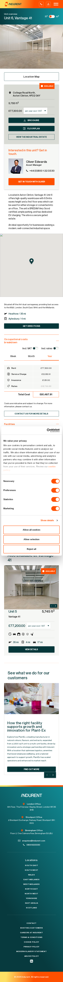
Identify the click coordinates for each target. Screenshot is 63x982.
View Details (31, 649)
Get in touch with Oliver (31, 181)
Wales (31, 875)
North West (31, 894)
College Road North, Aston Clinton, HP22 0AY (26, 94)
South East (31, 865)
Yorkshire (31, 898)
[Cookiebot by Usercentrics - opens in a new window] (47, 430)
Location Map (31, 76)
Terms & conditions (31, 937)
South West (31, 870)
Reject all (31, 549)
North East (31, 889)
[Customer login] (48, 4)
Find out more (31, 769)
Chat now (55, 979)
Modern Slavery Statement (31, 951)
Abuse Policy (31, 956)
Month (31, 356)
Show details (47, 520)
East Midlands (31, 879)
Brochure (33, 120)
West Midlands (31, 884)
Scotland (31, 908)
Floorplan (33, 128)
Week (13, 356)
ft (46, 16)
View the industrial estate (31, 137)
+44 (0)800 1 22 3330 (42, 170)
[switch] (55, 490)
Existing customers (31, 928)
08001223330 (33, 844)
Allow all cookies (31, 529)
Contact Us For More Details (31, 413)
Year (49, 356)
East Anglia (31, 903)
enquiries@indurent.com (33, 840)
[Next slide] (55, 606)
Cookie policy (31, 942)
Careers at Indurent (31, 933)
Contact (31, 923)
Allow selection (32, 539)
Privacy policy (31, 947)
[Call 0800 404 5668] (41, 4)
